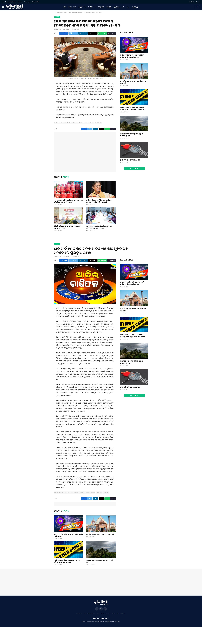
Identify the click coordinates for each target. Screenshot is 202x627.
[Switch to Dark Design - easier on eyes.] (199, 1)
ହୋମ (64, 7)
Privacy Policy (27, 1)
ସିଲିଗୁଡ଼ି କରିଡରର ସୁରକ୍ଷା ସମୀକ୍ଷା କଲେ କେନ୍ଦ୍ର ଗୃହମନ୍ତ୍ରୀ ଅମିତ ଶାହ (67, 227)
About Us (4, 1)
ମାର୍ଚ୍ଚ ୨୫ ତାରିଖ (74, 492)
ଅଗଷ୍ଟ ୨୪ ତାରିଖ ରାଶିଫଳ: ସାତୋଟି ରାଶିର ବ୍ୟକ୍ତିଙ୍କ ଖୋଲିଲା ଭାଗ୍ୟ (132, 56)
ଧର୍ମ (123, 7)
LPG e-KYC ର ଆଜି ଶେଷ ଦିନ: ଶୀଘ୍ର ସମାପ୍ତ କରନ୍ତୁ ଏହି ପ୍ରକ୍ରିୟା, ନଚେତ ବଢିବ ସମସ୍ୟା (68, 201)
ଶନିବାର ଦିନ (99, 492)
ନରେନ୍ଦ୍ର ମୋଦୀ (81, 122)
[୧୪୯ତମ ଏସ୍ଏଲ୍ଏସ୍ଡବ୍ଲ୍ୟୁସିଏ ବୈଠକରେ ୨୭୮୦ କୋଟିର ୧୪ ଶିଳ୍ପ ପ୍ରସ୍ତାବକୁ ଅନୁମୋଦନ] (101, 215)
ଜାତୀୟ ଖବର (92, 7)
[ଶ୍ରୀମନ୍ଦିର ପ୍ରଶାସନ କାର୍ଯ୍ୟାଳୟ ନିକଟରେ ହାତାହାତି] (134, 71)
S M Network (101, 621)
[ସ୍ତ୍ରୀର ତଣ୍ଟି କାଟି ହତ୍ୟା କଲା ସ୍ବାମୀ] (134, 150)
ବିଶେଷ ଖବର (72, 7)
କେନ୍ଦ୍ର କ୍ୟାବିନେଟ (58, 122)
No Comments (67, 29)
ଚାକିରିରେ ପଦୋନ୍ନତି (58, 492)
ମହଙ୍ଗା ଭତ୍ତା (98, 122)
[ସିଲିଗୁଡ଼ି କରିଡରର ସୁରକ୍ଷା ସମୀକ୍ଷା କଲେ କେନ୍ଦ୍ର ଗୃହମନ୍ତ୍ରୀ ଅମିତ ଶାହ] (68, 215)
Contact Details (12, 1)
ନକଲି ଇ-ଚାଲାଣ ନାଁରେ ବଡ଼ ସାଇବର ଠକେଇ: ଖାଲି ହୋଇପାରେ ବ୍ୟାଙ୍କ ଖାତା (132, 108)
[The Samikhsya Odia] (14, 7)
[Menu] (3, 7)
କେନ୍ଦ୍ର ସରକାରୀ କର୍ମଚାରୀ (70, 122)
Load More (133, 168)
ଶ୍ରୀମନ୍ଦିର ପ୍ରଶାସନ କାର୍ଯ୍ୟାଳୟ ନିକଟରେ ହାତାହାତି (133, 82)
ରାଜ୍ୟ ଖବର (82, 7)
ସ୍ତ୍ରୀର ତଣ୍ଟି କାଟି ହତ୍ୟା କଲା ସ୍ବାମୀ (130, 160)
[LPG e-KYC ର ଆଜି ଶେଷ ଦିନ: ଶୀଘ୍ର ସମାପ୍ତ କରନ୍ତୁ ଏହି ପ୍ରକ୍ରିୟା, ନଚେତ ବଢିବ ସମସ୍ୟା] (68, 189)
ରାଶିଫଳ (81, 492)
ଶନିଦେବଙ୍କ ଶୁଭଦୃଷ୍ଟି (90, 492)
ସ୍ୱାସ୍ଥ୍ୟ (106, 492)
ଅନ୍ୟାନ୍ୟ (135, 7)
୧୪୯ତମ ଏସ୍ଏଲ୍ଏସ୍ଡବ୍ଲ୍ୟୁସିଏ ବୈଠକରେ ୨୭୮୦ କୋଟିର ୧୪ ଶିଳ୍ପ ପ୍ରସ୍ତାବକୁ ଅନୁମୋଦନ (99, 227)
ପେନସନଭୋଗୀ (90, 122)
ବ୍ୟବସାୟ (117, 7)
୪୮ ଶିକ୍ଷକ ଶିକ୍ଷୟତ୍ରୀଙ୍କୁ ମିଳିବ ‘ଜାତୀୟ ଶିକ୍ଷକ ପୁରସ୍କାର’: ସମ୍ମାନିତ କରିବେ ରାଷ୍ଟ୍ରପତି (98, 201)
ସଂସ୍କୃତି (109, 7)
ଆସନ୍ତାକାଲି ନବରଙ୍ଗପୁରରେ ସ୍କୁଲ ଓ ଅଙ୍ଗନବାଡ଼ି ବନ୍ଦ (131, 135)
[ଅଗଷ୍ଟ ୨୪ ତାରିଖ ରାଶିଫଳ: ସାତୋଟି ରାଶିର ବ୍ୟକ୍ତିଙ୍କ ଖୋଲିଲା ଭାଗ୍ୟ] (134, 45)
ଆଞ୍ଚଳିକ (101, 7)
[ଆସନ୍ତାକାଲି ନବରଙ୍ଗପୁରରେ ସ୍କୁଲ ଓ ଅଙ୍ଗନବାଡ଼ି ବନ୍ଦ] (134, 123)
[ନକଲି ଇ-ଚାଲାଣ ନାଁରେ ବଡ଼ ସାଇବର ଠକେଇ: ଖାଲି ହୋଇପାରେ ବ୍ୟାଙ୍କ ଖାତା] (134, 97)
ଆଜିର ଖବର (56, 244)
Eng (197, 7)
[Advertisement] (85, 152)
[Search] (197, 2)
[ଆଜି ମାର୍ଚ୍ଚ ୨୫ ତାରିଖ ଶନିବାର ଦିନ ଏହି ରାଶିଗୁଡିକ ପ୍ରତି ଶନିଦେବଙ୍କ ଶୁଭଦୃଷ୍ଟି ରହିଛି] (85, 284)
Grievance (20, 1)
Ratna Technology (115, 621)
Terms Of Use (35, 1)
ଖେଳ (128, 7)
